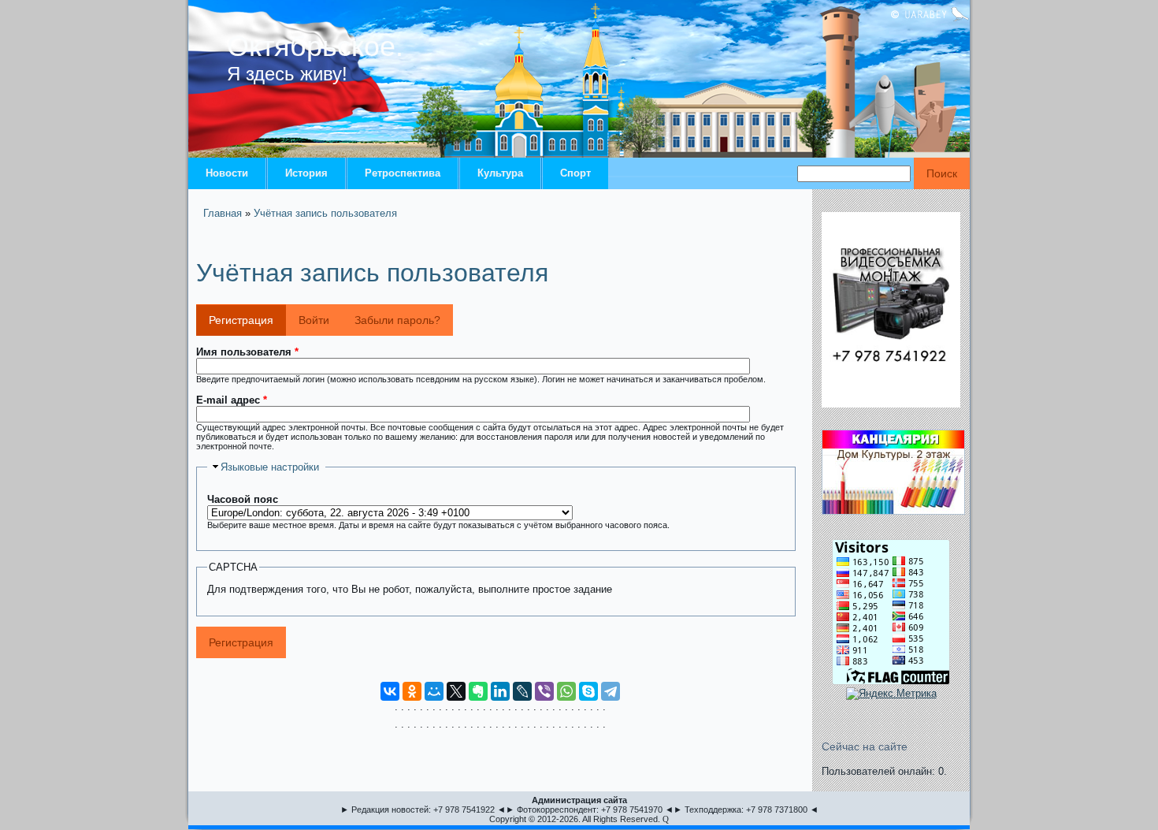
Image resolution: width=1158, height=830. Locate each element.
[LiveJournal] (522, 691)
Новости (227, 173)
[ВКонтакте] (389, 691)
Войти (314, 320)
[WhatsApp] (566, 691)
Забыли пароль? (397, 320)
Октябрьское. (315, 46)
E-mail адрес (231, 400)
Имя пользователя (247, 352)
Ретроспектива (402, 173)
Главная (222, 213)
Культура (500, 173)
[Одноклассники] (412, 691)
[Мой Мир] (434, 691)
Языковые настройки (270, 467)
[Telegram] (610, 691)
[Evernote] (478, 691)
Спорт (575, 173)
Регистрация (247, 320)
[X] (456, 691)
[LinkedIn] (500, 691)
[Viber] (544, 691)
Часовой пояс (242, 499)
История (306, 173)
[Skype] (588, 691)
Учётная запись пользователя (325, 213)
